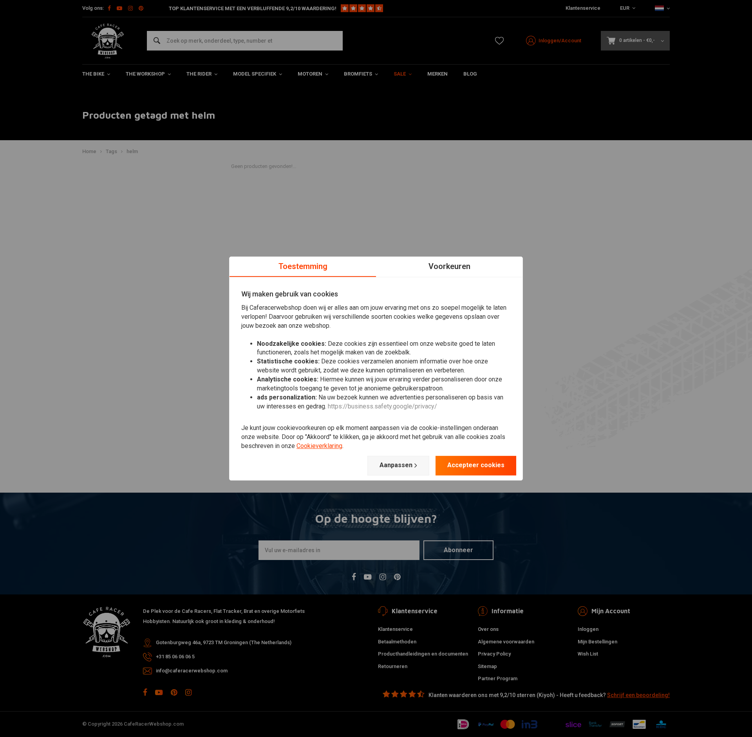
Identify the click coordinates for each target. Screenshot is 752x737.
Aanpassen (396, 465)
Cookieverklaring (319, 446)
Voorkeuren (449, 266)
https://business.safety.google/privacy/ (382, 406)
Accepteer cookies (475, 465)
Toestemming (302, 266)
